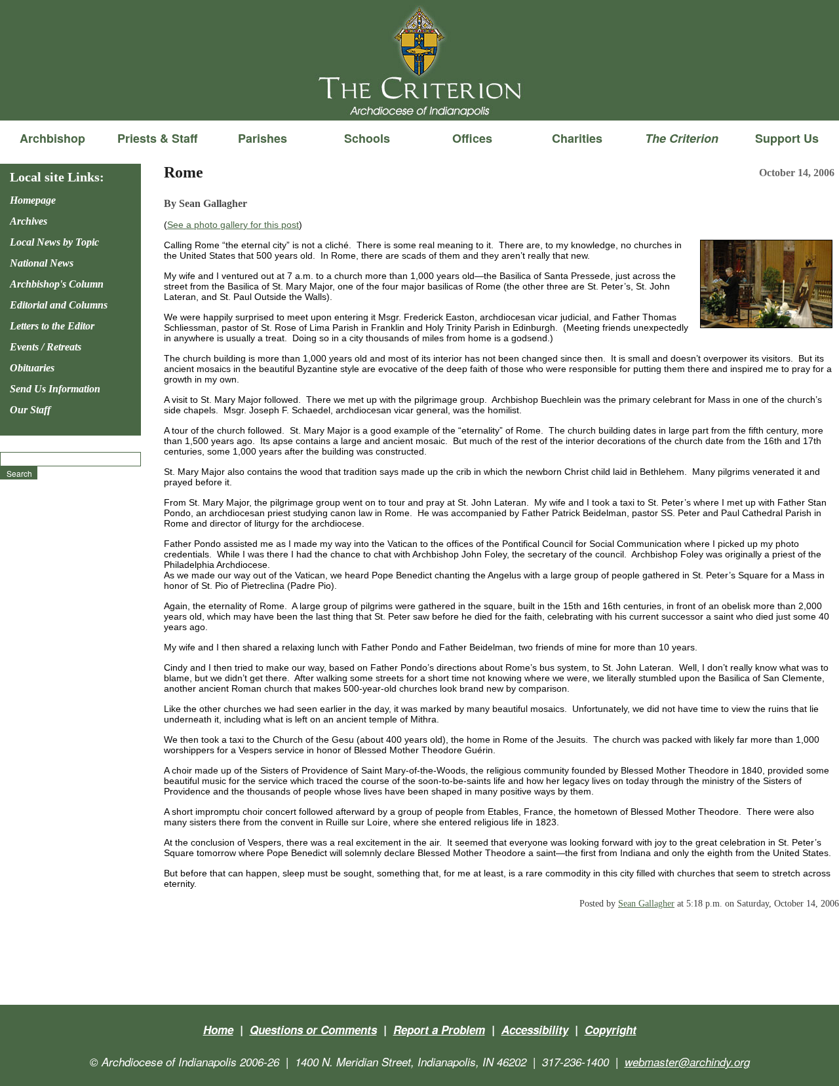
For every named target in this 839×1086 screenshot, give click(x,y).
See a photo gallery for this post (233, 224)
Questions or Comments (313, 1030)
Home (218, 1030)
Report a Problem (439, 1030)
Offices (472, 138)
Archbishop (52, 138)
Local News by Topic (54, 242)
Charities (577, 138)
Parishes (262, 138)
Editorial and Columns (58, 304)
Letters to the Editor (52, 325)
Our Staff (30, 409)
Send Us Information (55, 388)
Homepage (33, 200)
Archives (28, 221)
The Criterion (419, 99)
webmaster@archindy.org (687, 1062)
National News (41, 263)
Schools (367, 138)
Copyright (610, 1030)
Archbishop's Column (57, 284)
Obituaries (32, 367)
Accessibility (534, 1030)
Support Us (787, 138)
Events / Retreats (45, 346)
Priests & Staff (157, 138)
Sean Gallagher (646, 903)
